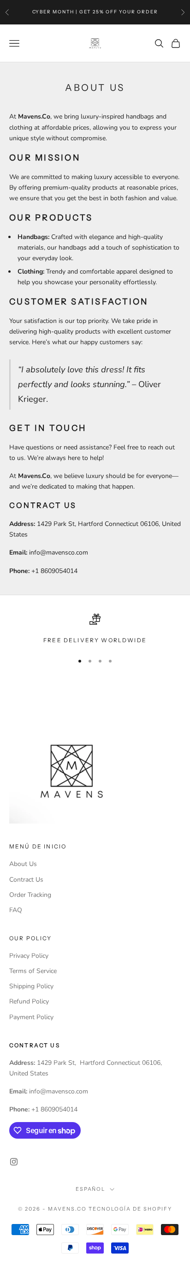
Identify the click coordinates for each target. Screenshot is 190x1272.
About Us (23, 864)
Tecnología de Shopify (130, 1209)
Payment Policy (31, 1017)
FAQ (15, 910)
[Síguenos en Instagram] (13, 1161)
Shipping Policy (31, 986)
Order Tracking (30, 894)
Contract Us (26, 879)
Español (91, 1189)
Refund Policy (29, 1001)
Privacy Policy (28, 955)
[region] (95, 629)
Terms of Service (33, 971)
